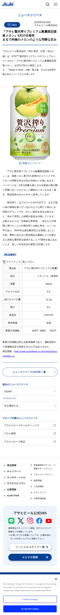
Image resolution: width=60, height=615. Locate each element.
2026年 (8, 391)
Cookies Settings (30, 599)
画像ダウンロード (31, 163)
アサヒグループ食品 (14, 441)
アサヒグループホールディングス (21, 425)
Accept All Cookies (30, 609)
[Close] (56, 579)
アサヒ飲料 (10, 433)
